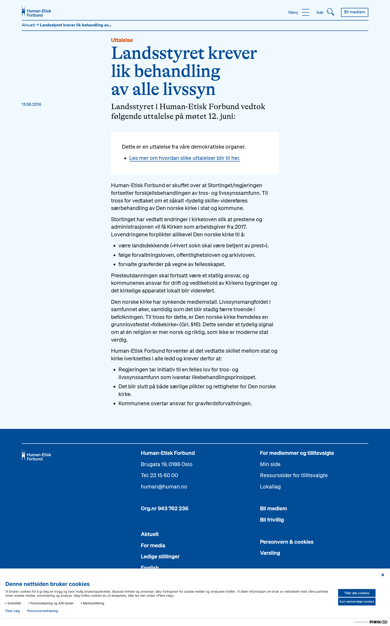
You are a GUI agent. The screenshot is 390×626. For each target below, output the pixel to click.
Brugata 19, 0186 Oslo (167, 464)
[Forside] (36, 11)
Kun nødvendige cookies (357, 601)
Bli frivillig (272, 519)
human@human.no (164, 486)
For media (153, 545)
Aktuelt (29, 24)
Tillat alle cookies (356, 593)
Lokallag (270, 486)
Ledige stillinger (160, 556)
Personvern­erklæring (42, 611)
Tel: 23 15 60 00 (159, 475)
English (150, 567)
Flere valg (12, 611)
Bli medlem (273, 508)
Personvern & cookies (286, 541)
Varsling (270, 552)
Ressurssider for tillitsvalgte (294, 475)
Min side (270, 464)
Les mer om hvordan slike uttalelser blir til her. (184, 158)
